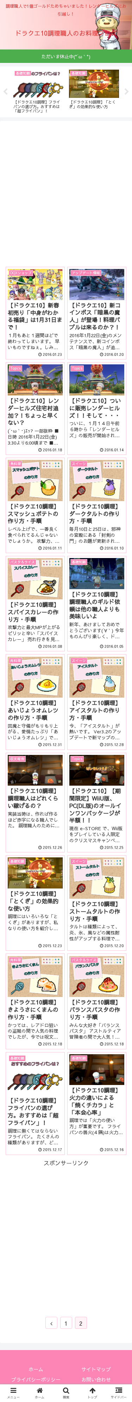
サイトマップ (96, 1369)
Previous (5, 91)
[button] (118, 906)
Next (126, 91)
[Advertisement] (66, 193)
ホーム (36, 1369)
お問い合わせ (96, 1379)
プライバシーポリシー (36, 1379)
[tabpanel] (30, 90)
